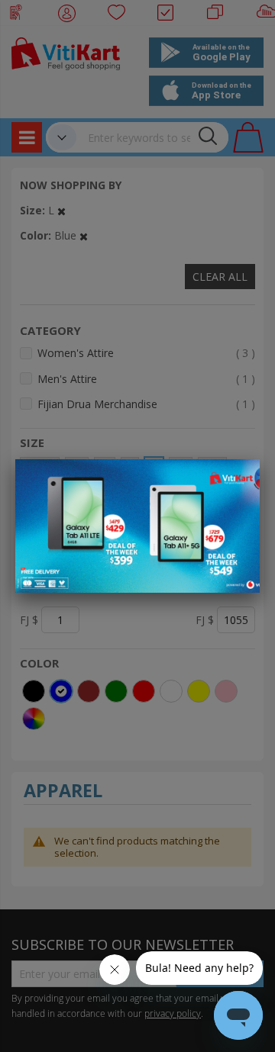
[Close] (238, 479)
